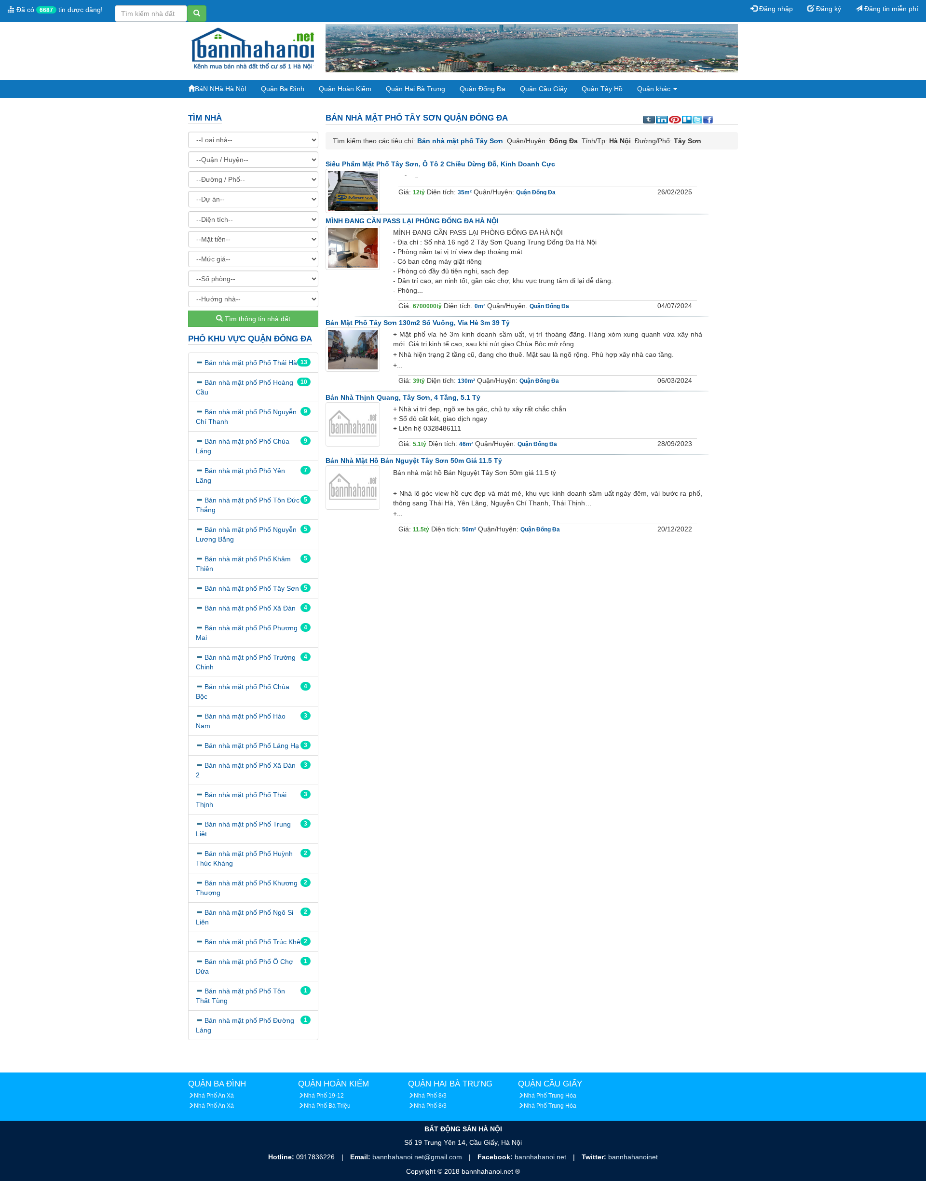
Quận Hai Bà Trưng (415, 89)
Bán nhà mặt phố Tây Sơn (460, 141)
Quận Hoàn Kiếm (345, 89)
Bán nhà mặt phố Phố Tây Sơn (251, 588)
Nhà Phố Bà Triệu (327, 1105)
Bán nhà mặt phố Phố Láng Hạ (251, 745)
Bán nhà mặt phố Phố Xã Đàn (250, 608)
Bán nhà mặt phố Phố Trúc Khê (252, 942)
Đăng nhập (775, 9)
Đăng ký (827, 9)
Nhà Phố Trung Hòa (550, 1095)
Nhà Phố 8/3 (430, 1095)
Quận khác (654, 89)
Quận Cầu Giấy (543, 89)
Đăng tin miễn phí (890, 9)
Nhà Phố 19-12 (324, 1095)
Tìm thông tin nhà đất (256, 319)
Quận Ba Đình (282, 89)
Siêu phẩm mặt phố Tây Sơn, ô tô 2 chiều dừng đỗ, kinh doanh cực (440, 164)
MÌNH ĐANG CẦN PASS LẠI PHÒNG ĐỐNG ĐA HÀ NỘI (412, 221)
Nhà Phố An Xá (214, 1095)
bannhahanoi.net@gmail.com (418, 1157)
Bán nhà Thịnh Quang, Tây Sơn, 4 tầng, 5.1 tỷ (403, 397)
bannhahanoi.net (541, 1157)
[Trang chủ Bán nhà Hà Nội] (253, 48)
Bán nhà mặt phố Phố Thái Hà (250, 363)
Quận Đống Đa (482, 89)
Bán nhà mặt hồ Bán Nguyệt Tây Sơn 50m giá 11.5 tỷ (414, 460)
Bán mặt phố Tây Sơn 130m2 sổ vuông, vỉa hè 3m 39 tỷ (418, 322)
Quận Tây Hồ (602, 89)
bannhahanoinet (633, 1157)
